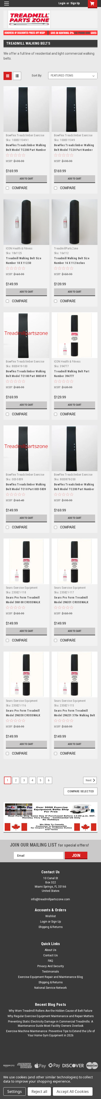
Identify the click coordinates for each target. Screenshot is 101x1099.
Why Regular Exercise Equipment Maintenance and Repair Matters (51, 1016)
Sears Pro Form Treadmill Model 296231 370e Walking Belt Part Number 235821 (74, 715)
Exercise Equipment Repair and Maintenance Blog (50, 977)
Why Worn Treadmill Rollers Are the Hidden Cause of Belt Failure (50, 1010)
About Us (50, 950)
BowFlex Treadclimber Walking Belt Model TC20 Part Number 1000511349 (74, 150)
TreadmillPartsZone (66, 248)
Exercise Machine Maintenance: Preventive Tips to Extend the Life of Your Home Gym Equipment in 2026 (50, 1033)
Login (61, 3)
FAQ (50, 960)
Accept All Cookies (73, 1091)
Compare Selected (80, 791)
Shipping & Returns (51, 927)
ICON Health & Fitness (19, 248)
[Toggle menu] (6, 6)
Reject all (39, 1091)
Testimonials (50, 971)
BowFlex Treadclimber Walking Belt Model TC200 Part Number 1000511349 (26, 150)
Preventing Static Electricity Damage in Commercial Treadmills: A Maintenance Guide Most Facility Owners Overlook (50, 1023)
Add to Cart (26, 178)
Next (89, 780)
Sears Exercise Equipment (21, 587)
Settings (14, 1091)
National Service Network (50, 987)
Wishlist (50, 916)
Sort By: (37, 75)
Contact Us (50, 955)
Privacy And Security (50, 966)
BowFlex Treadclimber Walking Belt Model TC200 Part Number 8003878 (74, 489)
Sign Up (75, 3)
